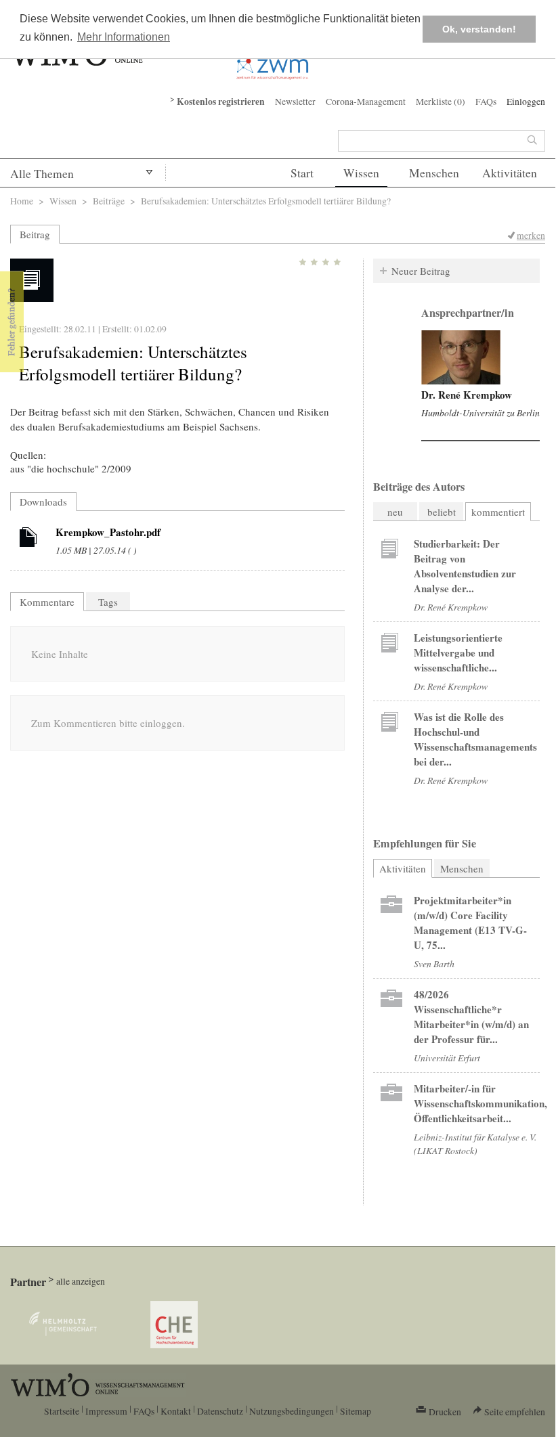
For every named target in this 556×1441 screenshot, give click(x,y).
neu (395, 511)
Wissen (361, 173)
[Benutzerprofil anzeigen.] (460, 357)
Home (21, 200)
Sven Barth (434, 963)
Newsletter (295, 101)
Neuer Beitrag (420, 271)
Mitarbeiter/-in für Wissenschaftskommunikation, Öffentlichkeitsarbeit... (480, 1103)
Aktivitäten (509, 173)
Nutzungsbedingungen (291, 1410)
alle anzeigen (80, 1280)
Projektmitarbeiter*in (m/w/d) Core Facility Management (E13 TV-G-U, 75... (470, 922)
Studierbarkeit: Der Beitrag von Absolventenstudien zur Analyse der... (465, 566)
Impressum (106, 1410)
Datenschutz (220, 1410)
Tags (108, 601)
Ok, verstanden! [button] (479, 29)
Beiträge (109, 200)
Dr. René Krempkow (466, 394)
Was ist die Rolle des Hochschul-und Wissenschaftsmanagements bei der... (475, 739)
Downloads (43, 501)
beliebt (441, 511)
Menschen (434, 173)
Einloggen (526, 101)
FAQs (485, 101)
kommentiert (498, 511)
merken (531, 235)
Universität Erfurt (447, 1057)
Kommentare (47, 601)
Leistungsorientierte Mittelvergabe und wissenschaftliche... (458, 652)
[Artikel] (28, 539)
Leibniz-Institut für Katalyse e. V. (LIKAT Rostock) (475, 1143)
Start (302, 173)
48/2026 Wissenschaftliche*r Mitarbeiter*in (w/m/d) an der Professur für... (471, 1016)
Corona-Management (366, 101)
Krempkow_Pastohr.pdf (108, 532)
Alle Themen (42, 173)
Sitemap (355, 1410)
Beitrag (35, 234)
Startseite (61, 1410)
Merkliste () (440, 101)
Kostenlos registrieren (221, 101)
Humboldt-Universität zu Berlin (480, 412)
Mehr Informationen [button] (123, 37)
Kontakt (176, 1410)
